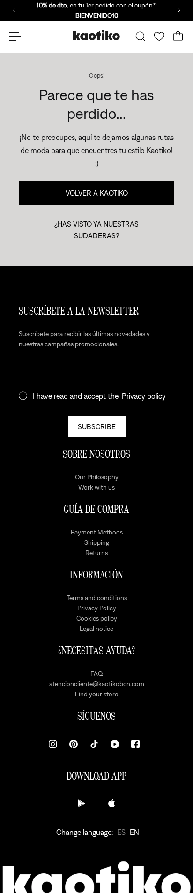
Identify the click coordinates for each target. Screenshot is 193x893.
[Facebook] (135, 744)
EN (134, 832)
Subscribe (97, 426)
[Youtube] (114, 744)
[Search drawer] (140, 36)
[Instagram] (53, 744)
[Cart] (178, 36)
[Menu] (15, 36)
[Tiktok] (94, 744)
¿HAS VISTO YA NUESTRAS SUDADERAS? (96, 229)
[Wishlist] (159, 36)
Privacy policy (144, 396)
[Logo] (96, 36)
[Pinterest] (73, 744)
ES (121, 832)
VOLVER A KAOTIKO (97, 193)
